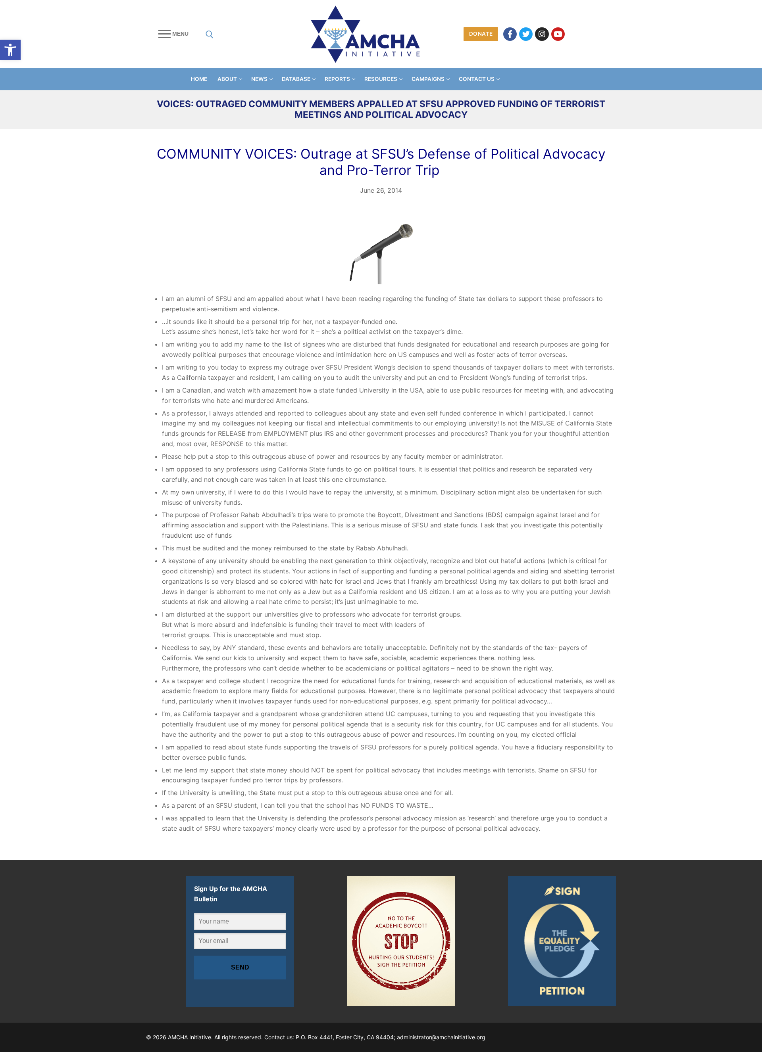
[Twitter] (526, 34)
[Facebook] (510, 34)
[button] (10, 50)
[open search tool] (210, 34)
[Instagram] (541, 34)
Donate (481, 34)
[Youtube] (558, 34)
